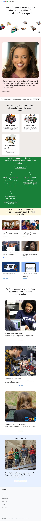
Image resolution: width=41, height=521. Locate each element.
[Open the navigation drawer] (2, 1)
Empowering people (8, 99)
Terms (27, 518)
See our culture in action (21, 167)
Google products (18, 518)
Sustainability (4, 501)
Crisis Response (5, 498)
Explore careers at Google (20, 480)
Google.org (4, 510)
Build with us (36, 99)
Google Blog (4, 507)
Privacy (23, 518)
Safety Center (5, 495)
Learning (3, 492)
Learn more (20, 340)
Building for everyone (17, 99)
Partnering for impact (27, 99)
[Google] (4, 518)
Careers (3, 504)
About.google (10, 518)
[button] (39, 32)
